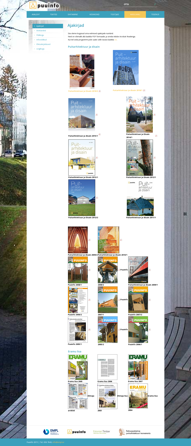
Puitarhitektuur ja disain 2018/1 (127, 90)
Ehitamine (73, 14)
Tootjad (115, 14)
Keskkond (94, 14)
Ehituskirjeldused (43, 44)
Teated (53, 14)
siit (115, 39)
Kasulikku (135, 14)
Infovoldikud (41, 39)
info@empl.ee (58, 442)
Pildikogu (40, 35)
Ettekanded (41, 30)
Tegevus (155, 14)
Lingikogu (40, 49)
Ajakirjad (40, 26)
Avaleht (36, 14)
